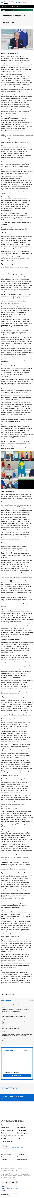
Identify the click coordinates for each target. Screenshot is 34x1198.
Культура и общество (8, 1136)
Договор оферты (6, 1154)
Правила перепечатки (9, 1099)
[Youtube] (13, 1182)
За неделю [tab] (12, 1004)
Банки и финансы (7, 1130)
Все (31, 1000)
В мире (3, 1138)
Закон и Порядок (22, 1133)
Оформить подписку (17, 1075)
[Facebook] (2, 994)
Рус (24, 2)
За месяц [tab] (21, 1004)
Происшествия (22, 1130)
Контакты (12, 1096)
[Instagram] (16, 1182)
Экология (20, 1136)
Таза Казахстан (6, 1141)
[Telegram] (9, 994)
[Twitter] (6, 994)
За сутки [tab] (4, 1004)
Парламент (5, 1127)
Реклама (4, 1096)
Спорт (19, 1138)
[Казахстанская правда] (9, 2)
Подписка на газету (23, 1159)
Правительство (22, 1125)
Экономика (21, 1127)
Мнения (3, 1133)
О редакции (20, 1096)
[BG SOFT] (9, 1193)
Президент (5, 1125)
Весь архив (27, 1050)
